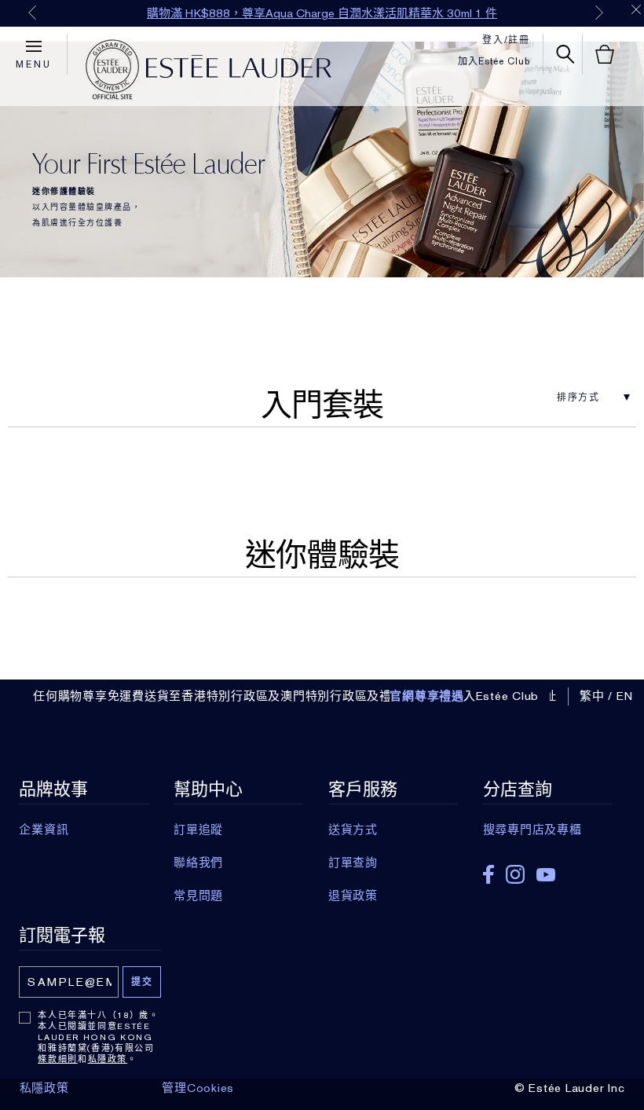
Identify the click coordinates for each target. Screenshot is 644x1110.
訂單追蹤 (198, 829)
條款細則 (58, 1058)
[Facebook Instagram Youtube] (548, 869)
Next (599, 12)
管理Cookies (198, 1088)
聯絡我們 (198, 862)
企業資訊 (43, 829)
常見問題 (198, 895)
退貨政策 (353, 895)
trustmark (112, 69)
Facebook (488, 874)
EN (625, 696)
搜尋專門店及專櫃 (532, 829)
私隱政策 (108, 1058)
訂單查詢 (353, 862)
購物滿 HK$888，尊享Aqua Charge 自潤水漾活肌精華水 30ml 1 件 (322, 13)
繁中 (592, 696)
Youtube (545, 874)
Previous (32, 12)
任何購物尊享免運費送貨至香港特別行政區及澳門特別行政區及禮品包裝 (231, 696)
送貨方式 (353, 829)
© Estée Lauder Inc (569, 1088)
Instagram (515, 874)
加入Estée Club (494, 61)
